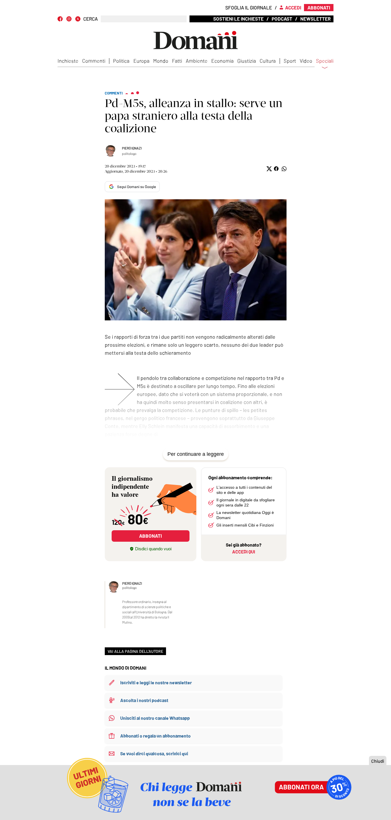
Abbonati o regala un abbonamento (155, 735)
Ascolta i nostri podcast (144, 700)
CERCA (90, 18)
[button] (268, 168)
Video (306, 61)
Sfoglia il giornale (248, 7)
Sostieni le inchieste (238, 18)
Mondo (160, 61)
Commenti (93, 61)
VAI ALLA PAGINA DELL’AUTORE (135, 651)
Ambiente (197, 61)
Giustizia (246, 61)
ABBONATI (150, 536)
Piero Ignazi (132, 148)
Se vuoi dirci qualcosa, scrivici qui (154, 753)
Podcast (282, 18)
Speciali (324, 61)
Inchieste (68, 61)
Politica (121, 61)
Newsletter (315, 18)
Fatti (177, 61)
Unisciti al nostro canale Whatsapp (155, 718)
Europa (141, 61)
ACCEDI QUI (243, 551)
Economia (222, 61)
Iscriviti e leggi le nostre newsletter (156, 682)
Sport (290, 61)
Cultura (268, 61)
